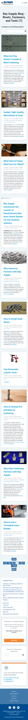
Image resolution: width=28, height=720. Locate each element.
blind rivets (14, 72)
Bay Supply (15, 232)
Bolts (5, 612)
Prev (14, 559)
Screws (17, 281)
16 (15, 566)
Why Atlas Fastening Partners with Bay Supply (14, 471)
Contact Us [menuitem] (14, 696)
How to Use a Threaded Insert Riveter (11, 525)
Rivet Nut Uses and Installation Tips (12, 587)
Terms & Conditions (14, 714)
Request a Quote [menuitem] (14, 700)
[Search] (25, 31)
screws (6, 290)
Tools (5, 122)
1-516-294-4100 (11, 713)
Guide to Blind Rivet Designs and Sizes (13, 597)
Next (13, 569)
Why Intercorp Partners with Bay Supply (12, 271)
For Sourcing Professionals (11, 677)
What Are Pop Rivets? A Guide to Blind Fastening (12, 59)
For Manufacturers (9, 681)
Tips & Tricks (7, 328)
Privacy (18, 713)
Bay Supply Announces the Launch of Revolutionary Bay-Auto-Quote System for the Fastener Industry (13, 213)
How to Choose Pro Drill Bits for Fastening (13, 409)
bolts (9, 341)
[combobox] (14, 31)
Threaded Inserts (11, 122)
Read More (11, 83)
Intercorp (6, 294)
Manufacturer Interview (9, 281)
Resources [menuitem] (14, 698)
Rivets (20, 67)
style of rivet (21, 73)
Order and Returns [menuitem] (14, 693)
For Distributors (8, 679)
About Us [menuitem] (14, 691)
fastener (22, 538)
